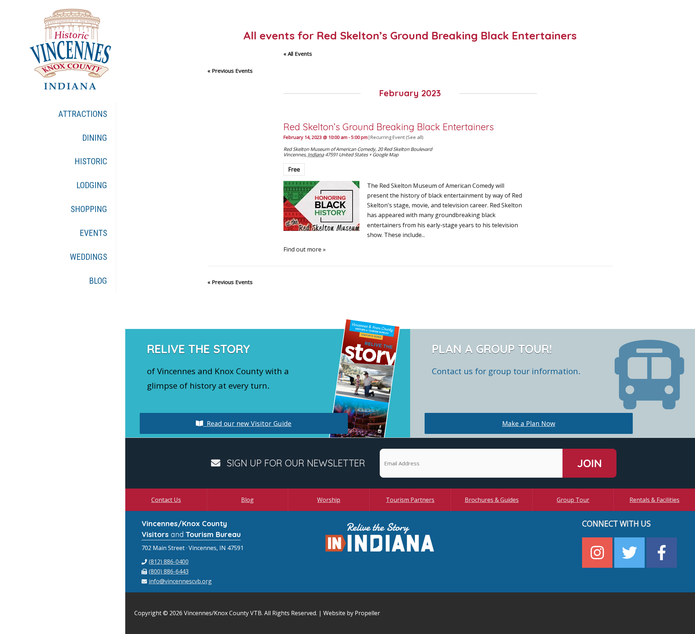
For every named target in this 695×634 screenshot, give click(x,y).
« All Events (297, 53)
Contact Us (166, 500)
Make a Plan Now (528, 423)
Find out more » (304, 249)
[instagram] (598, 552)
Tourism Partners (410, 500)
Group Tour (573, 500)
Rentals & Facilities (654, 500)
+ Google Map (384, 154)
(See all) (414, 137)
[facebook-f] (662, 552)
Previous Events (230, 70)
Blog (247, 500)
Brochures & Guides (492, 500)
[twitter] (630, 552)
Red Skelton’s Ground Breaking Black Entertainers (388, 126)
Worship (328, 500)
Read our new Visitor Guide (247, 423)
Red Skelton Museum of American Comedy (329, 149)
